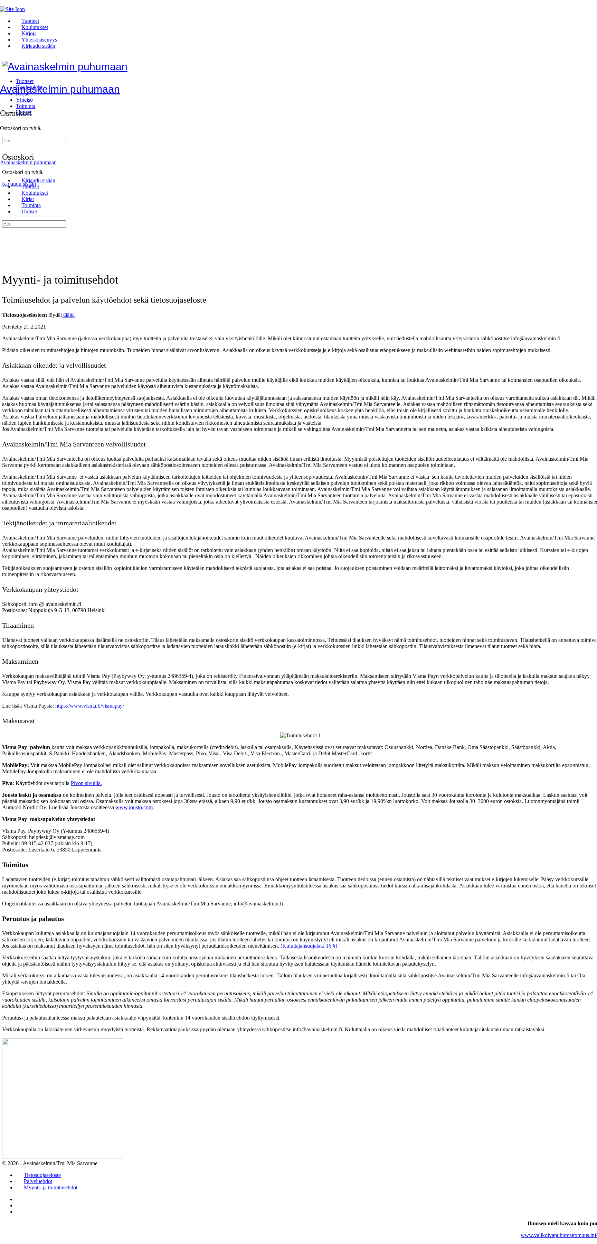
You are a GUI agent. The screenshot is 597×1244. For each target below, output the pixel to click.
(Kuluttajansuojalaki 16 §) (309, 946)
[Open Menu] (4, 80)
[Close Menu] (4, 169)
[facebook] (19, 1205)
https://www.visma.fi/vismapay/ (89, 706)
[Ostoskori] (4, 98)
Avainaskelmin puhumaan (60, 89)
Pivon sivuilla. (86, 783)
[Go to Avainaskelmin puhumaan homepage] (64, 66)
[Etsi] (6, 136)
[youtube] (19, 1212)
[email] (19, 1199)
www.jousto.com (134, 807)
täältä (68, 315)
